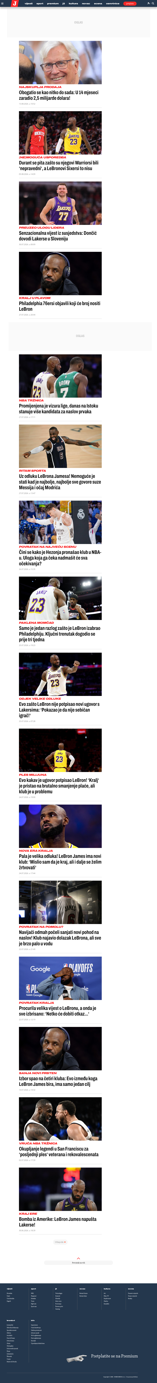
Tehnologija (58, 1293)
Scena (98, 3)
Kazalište (106, 1304)
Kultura (73, 3)
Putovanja (58, 1304)
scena (131, 1289)
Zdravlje (57, 1298)
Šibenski (9, 1356)
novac (83, 1289)
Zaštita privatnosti (36, 1330)
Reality (130, 1298)
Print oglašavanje (36, 1338)
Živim (8, 1351)
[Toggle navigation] (2, 3)
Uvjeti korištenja (36, 1328)
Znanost (57, 1296)
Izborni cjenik (35, 1333)
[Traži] (153, 3)
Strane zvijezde (132, 1296)
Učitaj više (59, 1242)
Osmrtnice (112, 3)
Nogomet (33, 1296)
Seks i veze (58, 1301)
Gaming (57, 1309)
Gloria (8, 1343)
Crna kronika (10, 1298)
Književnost (107, 1298)
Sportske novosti (11, 1330)
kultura (107, 1289)
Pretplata (130, 3)
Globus (9, 1333)
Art (105, 1293)
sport (33, 1289)
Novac (86, 3)
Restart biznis (83, 1293)
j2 (56, 1289)
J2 (64, 3)
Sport (39, 3)
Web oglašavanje (36, 1335)
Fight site (33, 1304)
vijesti (9, 1289)
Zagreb (9, 1301)
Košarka (33, 1298)
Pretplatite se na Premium (114, 1356)
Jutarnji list (10, 1325)
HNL (32, 1293)
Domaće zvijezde (133, 1293)
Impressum (34, 1325)
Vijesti (29, 3)
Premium (53, 3)
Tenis (32, 1301)
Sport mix (34, 1306)
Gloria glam (10, 1346)
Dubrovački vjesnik (12, 1349)
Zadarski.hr (10, 1354)
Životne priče (59, 1306)
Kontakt (33, 1341)
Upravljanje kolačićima (37, 1343)
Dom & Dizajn (11, 1338)
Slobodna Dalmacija (12, 1328)
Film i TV (106, 1296)
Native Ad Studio (12, 1362)
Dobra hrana (10, 1341)
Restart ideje (83, 1296)
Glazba (106, 1301)
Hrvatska (9, 1293)
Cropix (9, 1359)
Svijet (8, 1296)
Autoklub (9, 1335)
